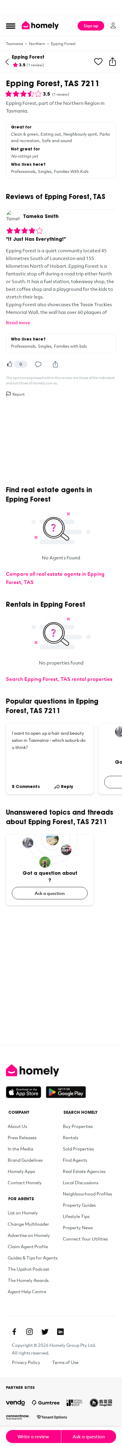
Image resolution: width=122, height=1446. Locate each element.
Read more (18, 322)
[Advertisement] (61, 7)
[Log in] (113, 25)
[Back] (7, 62)
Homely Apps (21, 1171)
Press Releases (22, 1137)
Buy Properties (78, 1126)
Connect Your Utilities (85, 1239)
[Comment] (38, 364)
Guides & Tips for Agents (32, 1258)
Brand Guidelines (25, 1160)
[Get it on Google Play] (66, 1092)
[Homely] (61, 1070)
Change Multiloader (28, 1224)
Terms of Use (65, 1362)
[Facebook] (14, 1332)
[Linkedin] (60, 1332)
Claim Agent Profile (28, 1246)
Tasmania (14, 43)
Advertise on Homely (29, 1235)
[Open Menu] (11, 26)
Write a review (33, 1436)
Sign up (91, 25)
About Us (17, 1126)
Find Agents (75, 1160)
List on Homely (23, 1213)
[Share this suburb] (112, 62)
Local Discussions (80, 1182)
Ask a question (50, 893)
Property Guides (79, 1205)
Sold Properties (78, 1149)
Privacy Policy (26, 1362)
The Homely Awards (28, 1280)
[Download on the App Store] (26, 1092)
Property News (78, 1227)
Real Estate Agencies (84, 1171)
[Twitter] (45, 1332)
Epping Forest (63, 43)
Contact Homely (25, 1182)
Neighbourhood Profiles (87, 1194)
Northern (37, 43)
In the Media (20, 1149)
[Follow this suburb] (98, 62)
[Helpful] (9, 364)
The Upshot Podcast (28, 1269)
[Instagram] (30, 1332)
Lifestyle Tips (76, 1216)
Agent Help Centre (27, 1291)
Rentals (70, 1137)
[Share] (55, 364)
